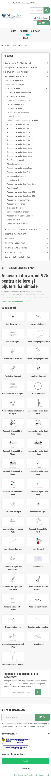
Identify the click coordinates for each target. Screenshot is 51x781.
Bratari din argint (38, 393)
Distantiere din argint (38, 512)
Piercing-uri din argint (38, 324)
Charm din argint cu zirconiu (12, 664)
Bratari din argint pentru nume (38, 359)
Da (43, 717)
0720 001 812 (21, 2)
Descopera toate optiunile (13, 301)
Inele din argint (38, 549)
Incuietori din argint (38, 376)
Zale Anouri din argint (13, 512)
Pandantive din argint (13, 376)
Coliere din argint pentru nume (38, 342)
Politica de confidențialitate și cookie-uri (31, 775)
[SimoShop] (11, 16)
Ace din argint (38, 566)
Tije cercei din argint (13, 627)
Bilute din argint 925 (12, 324)
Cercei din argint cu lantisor (38, 627)
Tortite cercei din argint (13, 359)
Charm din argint (38, 644)
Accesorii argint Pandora (38, 607)
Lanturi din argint (12, 342)
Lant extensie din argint (13, 549)
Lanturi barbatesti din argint (12, 393)
